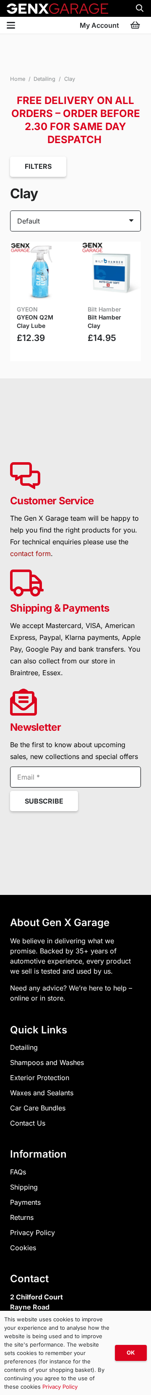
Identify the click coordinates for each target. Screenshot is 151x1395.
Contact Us (27, 1123)
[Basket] (135, 25)
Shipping (24, 1187)
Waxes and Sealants (41, 1093)
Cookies (23, 1247)
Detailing (44, 79)
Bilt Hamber (104, 309)
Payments (25, 1202)
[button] (139, 8)
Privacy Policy (32, 1232)
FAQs (18, 1172)
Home (17, 79)
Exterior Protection (39, 1077)
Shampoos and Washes (47, 1062)
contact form (30, 553)
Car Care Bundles (37, 1108)
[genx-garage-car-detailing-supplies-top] (57, 8)
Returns (22, 1217)
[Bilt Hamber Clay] (111, 272)
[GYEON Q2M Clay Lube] (40, 272)
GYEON (27, 309)
